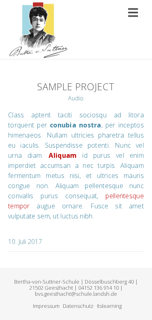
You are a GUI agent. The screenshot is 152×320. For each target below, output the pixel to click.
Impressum (46, 305)
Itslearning (109, 305)
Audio (76, 98)
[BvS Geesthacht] (38, 29)
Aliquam (60, 155)
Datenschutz (78, 305)
